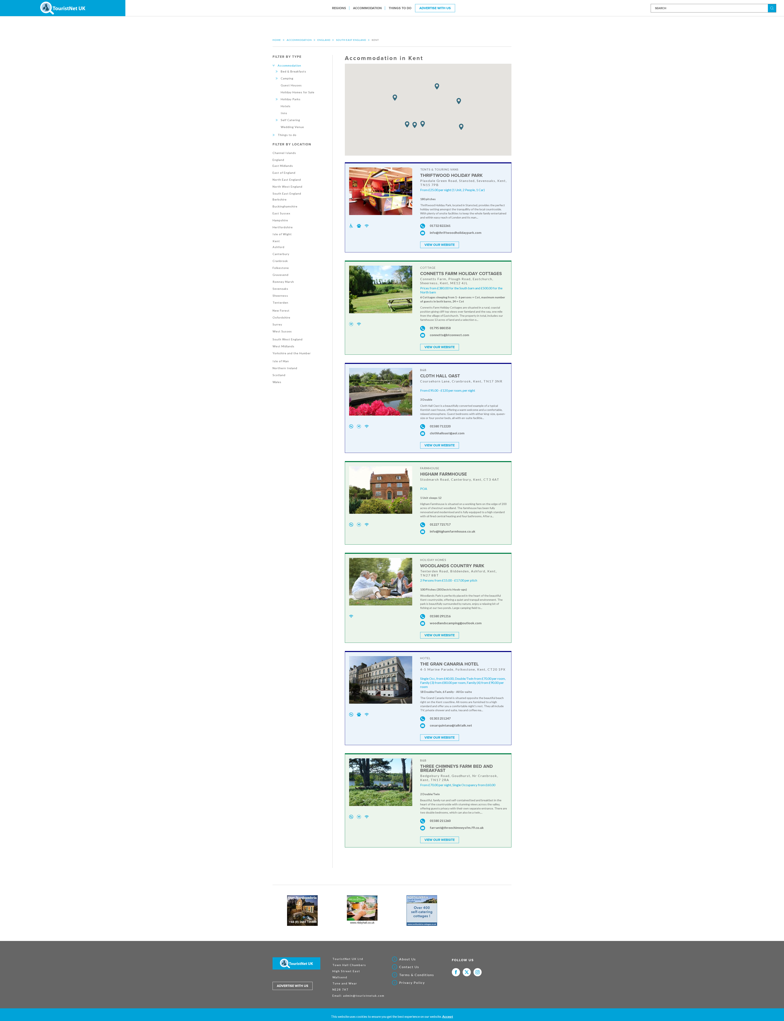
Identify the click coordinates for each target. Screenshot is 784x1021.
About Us (407, 959)
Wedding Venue (292, 127)
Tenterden (280, 302)
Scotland (279, 375)
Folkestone (281, 268)
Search (772, 8)
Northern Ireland (285, 368)
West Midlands (283, 346)
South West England (288, 339)
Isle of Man (281, 361)
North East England (287, 179)
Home (277, 39)
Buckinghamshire (285, 206)
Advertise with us (292, 986)
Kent (276, 241)
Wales (277, 382)
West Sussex (282, 331)
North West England (287, 186)
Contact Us (409, 967)
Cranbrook (280, 261)
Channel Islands (284, 153)
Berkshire (280, 199)
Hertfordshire (283, 227)
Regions (339, 8)
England (323, 39)
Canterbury (281, 254)
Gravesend (280, 274)
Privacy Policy (412, 982)
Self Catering (290, 120)
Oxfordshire (281, 317)
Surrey (277, 324)
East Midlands (283, 165)
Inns (284, 113)
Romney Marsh (283, 281)
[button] (395, 98)
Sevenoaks (280, 288)
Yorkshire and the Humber (292, 353)
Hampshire (280, 220)
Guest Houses (291, 85)
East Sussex (281, 213)
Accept (447, 1016)
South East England (351, 39)
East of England (284, 172)
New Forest (281, 310)
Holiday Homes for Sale (297, 92)
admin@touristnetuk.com (363, 995)
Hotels (286, 106)
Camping (287, 78)
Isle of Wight (282, 234)
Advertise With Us (435, 8)
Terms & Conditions (416, 975)
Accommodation (367, 8)
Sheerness (280, 295)
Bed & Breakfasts (293, 71)
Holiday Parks (291, 99)
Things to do (400, 8)
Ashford (278, 247)
